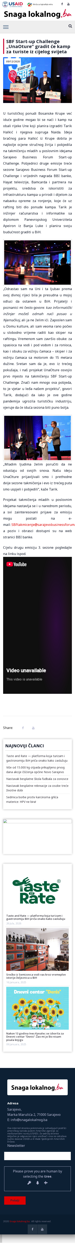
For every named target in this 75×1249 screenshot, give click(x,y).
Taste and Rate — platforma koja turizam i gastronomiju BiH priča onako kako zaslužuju (35, 917)
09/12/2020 (13, 61)
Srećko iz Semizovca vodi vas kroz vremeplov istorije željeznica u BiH (36, 976)
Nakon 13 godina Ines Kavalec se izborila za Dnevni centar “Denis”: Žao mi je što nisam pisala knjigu (35, 1037)
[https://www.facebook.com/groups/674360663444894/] (62, 4)
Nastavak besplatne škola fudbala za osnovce (37, 779)
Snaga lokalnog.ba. (20, 1221)
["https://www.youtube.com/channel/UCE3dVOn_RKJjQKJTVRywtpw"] (68, 4)
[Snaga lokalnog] (37, 14)
